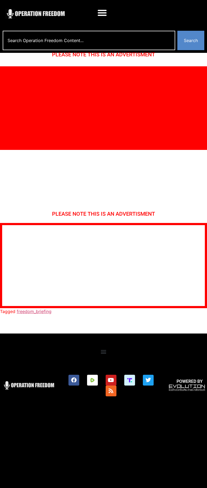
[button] (102, 12)
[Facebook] (73, 380)
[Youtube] (111, 380)
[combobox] (89, 40)
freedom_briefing (34, 311)
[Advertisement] (103, 108)
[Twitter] (148, 380)
